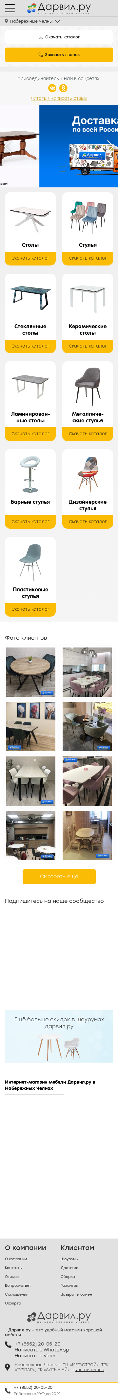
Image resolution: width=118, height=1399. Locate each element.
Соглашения (16, 1294)
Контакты (13, 1268)
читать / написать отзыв (59, 98)
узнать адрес (89, 1369)
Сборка (68, 1277)
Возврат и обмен (76, 1294)
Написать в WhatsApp (42, 1350)
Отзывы (12, 1277)
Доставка (69, 1268)
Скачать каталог (30, 258)
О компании (16, 1259)
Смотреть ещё (59, 877)
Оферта (13, 1303)
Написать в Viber (35, 1356)
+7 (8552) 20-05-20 (33, 1387)
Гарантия (69, 1285)
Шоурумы (69, 1259)
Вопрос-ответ (18, 1285)
